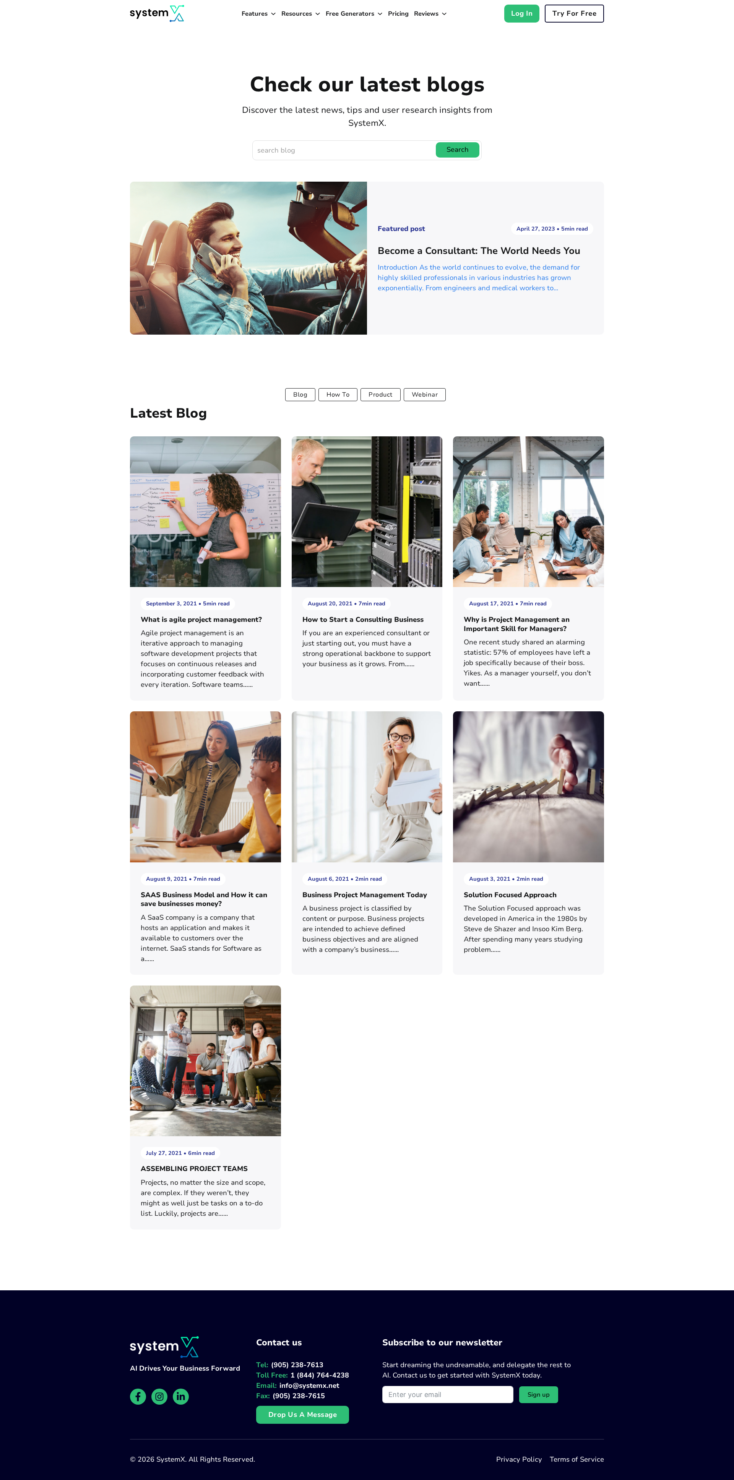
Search (458, 149)
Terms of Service (577, 1459)
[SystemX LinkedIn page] (181, 1397)
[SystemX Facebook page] (138, 1397)
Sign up (539, 1395)
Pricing (398, 14)
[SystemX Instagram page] (159, 1397)
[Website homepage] (157, 13)
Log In (522, 13)
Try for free (574, 13)
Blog (300, 394)
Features (255, 14)
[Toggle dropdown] (273, 13)
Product (381, 394)
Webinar (425, 394)
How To (337, 394)
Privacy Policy (519, 1459)
